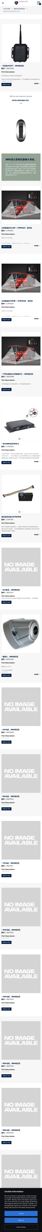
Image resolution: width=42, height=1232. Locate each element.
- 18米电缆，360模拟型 (10, 1130)
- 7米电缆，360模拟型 (10, 863)
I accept (21, 1213)
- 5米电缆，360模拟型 (10, 796)
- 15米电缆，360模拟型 (10, 1063)
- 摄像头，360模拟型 (9, 657)
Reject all (21, 1220)
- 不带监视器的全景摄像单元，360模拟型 (17, 374)
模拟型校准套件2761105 (11, 517)
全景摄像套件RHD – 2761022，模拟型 (17, 301)
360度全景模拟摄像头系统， (21, 159)
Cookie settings (21, 1227)
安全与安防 (6, 9)
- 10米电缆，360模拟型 (10, 930)
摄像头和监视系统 (19, 9)
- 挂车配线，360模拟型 (10, 590)
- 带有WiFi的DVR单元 (10, 444)
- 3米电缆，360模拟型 (10, 730)
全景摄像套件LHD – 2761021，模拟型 (16, 228)
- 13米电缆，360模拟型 (10, 997)
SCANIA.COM (23, 1)
